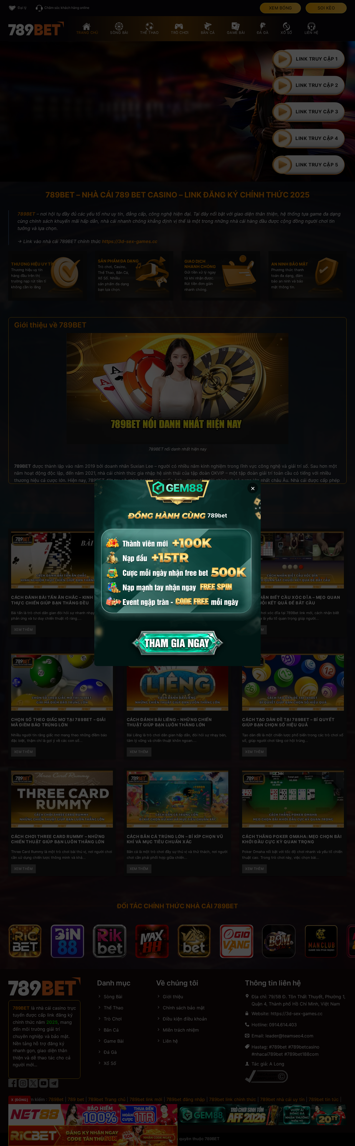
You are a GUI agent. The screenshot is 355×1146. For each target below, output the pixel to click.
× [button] (252, 488)
